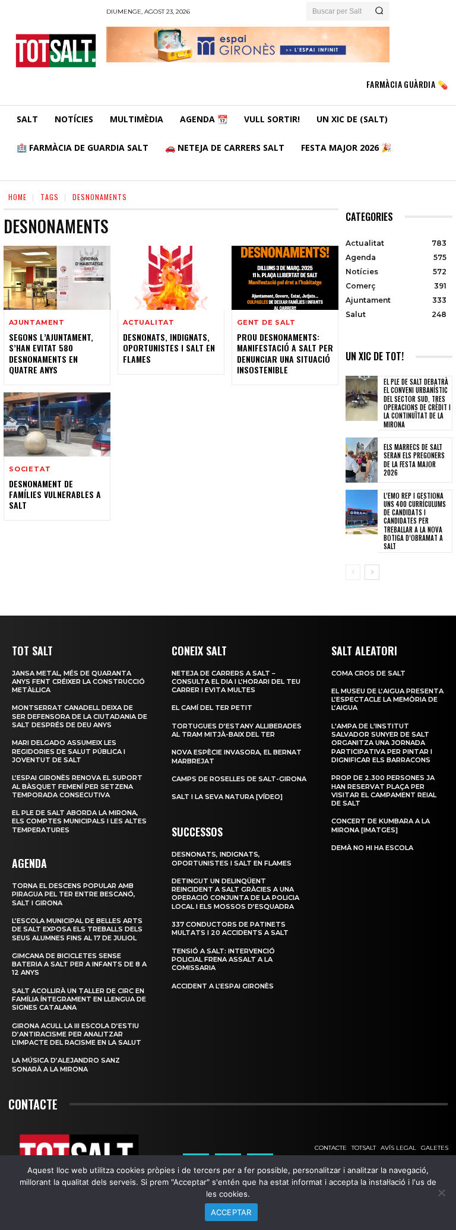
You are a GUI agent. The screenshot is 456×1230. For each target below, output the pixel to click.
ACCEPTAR (231, 1212)
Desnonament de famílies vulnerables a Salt (55, 494)
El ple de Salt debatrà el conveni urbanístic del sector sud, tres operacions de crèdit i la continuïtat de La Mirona (417, 403)
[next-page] (372, 572)
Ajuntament (37, 322)
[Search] (379, 11)
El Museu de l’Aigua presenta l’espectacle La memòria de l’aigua (387, 699)
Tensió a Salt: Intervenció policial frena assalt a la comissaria (223, 959)
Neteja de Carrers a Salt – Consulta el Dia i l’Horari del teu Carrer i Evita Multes (236, 682)
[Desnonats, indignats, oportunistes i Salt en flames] (171, 278)
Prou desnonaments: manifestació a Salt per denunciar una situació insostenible (285, 353)
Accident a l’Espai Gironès (223, 986)
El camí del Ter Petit (212, 707)
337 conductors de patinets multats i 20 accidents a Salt (230, 928)
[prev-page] (353, 572)
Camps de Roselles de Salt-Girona (239, 779)
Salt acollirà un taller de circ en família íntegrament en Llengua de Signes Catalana (79, 999)
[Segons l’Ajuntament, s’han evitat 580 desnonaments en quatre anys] (57, 278)
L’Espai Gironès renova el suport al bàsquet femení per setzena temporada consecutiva (77, 786)
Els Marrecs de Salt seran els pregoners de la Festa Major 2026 (414, 459)
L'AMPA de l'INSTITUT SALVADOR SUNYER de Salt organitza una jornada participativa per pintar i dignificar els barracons (381, 743)
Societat (29, 469)
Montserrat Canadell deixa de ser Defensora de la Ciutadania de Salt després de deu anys (79, 716)
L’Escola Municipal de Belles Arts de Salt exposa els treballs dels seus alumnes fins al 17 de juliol (77, 929)
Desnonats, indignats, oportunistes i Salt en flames (169, 347)
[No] (441, 1193)
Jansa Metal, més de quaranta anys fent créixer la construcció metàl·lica (78, 682)
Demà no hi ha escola (372, 848)
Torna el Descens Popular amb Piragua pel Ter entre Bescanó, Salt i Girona (73, 894)
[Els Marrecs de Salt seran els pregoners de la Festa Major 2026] (362, 460)
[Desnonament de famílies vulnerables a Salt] (57, 424)
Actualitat (149, 322)
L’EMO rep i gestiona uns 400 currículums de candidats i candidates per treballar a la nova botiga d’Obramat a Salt (415, 521)
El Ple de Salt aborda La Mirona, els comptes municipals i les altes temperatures (79, 821)
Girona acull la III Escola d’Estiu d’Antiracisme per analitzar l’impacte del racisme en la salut (76, 1034)
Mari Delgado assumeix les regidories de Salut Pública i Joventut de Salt (68, 751)
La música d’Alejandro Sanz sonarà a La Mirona (66, 1064)
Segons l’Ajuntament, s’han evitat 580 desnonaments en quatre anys (51, 353)
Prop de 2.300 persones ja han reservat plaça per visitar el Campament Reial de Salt (383, 790)
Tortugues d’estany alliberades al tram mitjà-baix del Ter (237, 730)
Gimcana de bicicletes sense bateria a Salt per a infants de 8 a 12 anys (79, 964)
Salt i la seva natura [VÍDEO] (227, 796)
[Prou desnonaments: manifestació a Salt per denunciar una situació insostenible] (285, 278)
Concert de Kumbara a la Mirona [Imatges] (380, 825)
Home (17, 197)
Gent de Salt (266, 322)
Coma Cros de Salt (368, 673)
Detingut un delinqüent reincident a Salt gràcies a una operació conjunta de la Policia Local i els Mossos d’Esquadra (235, 894)
